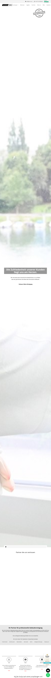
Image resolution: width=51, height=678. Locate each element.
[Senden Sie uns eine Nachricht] (48, 671)
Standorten (25, 639)
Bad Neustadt (8, 641)
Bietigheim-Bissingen (35, 641)
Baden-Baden (16, 641)
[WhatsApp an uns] (48, 675)
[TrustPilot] (46, 1)
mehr (25, 671)
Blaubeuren (43, 641)
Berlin (28, 641)
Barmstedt (23, 641)
